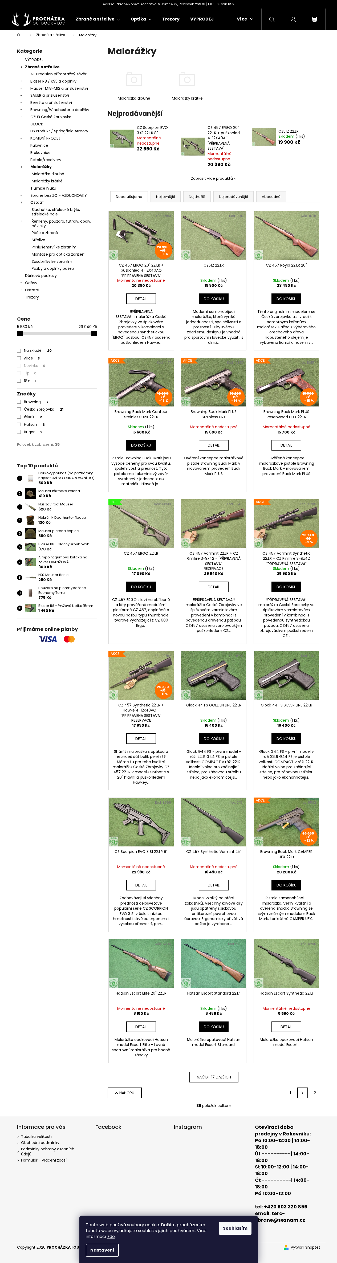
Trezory (32, 297)
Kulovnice (39, 145)
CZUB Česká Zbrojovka (50, 117)
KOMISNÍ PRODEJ (45, 138)
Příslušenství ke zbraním (54, 247)
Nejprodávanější (233, 196)
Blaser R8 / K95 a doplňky (53, 81)
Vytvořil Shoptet (305, 1247)
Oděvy (31, 282)
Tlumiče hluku (43, 188)
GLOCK (36, 124)
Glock (33, 416)
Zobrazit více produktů (212, 178)
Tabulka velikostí (36, 1136)
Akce (32, 358)
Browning (36, 401)
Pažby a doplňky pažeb (53, 268)
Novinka (34, 365)
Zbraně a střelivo (42, 67)
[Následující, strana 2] (302, 1093)
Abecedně (271, 196)
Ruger (33, 432)
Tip (30, 373)
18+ (30, 380)
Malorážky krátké (47, 181)
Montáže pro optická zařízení (59, 254)
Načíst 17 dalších (214, 1077)
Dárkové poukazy (41, 275)
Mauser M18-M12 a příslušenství (59, 88)
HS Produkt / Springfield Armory (59, 131)
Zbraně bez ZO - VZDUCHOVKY (58, 195)
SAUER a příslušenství (49, 95)
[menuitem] (97, 19)
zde (111, 1236)
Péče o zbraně (45, 232)
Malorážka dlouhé (48, 174)
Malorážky (41, 166)
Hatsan (34, 424)
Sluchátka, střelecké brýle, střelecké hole (56, 212)
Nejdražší (197, 196)
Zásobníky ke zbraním (52, 261)
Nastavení (102, 1250)
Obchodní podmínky (40, 1142)
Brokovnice (40, 152)
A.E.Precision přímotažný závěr (58, 74)
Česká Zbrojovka (43, 409)
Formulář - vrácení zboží (44, 1160)
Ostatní (37, 202)
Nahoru (126, 1093)
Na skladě (38, 350)
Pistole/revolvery (45, 159)
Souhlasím (235, 1228)
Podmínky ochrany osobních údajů (47, 1151)
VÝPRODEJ (34, 59)
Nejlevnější (165, 196)
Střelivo (38, 240)
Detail (141, 298)
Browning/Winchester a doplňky (59, 109)
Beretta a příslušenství (51, 102)
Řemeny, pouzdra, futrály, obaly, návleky (61, 223)
